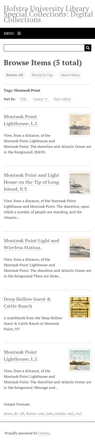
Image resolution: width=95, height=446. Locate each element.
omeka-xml (64, 413)
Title (23, 99)
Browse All (14, 75)
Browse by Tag (42, 75)
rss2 (78, 413)
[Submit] (87, 47)
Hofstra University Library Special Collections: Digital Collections (48, 13)
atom (8, 413)
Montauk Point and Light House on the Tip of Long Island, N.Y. (31, 182)
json (49, 413)
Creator (38, 99)
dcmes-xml (35, 413)
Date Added (62, 99)
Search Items (70, 75)
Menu (9, 33)
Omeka (44, 433)
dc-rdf (19, 413)
